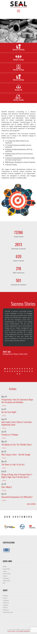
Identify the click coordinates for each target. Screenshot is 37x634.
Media (4, 566)
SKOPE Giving (6, 573)
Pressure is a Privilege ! (9, 434)
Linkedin (14, 16)
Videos (5, 571)
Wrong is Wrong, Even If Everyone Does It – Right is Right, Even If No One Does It (17, 475)
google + (20, 16)
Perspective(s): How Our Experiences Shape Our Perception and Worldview (17, 401)
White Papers (6, 581)
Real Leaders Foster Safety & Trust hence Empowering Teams (16, 423)
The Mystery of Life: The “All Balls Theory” (16, 444)
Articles (5, 576)
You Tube (23, 16)
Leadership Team (8, 612)
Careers (5, 598)
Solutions (5, 595)
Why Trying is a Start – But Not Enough (15, 454)
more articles (31, 504)
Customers (6, 600)
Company (5, 605)
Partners (5, 607)
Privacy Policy (11, 631)
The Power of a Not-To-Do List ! (13, 464)
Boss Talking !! (6, 486)
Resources (6, 610)
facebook (17, 16)
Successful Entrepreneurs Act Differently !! (16, 496)
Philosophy (6, 578)
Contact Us (6, 603)
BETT (4, 583)
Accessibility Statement (23, 631)
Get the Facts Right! (8, 412)
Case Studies (6, 569)
